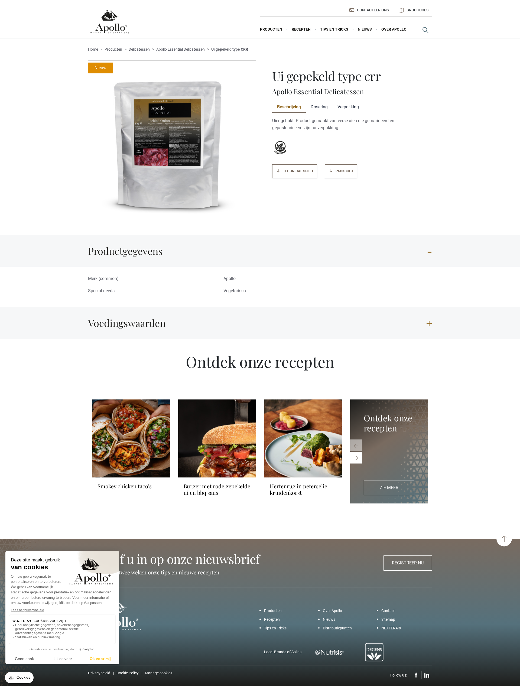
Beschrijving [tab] (289, 106)
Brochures (417, 10)
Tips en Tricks (275, 628)
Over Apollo (332, 611)
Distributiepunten (337, 628)
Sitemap (388, 619)
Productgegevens (125, 250)
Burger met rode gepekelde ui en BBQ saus (217, 489)
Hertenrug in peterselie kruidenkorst (298, 489)
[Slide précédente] (356, 445)
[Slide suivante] (356, 458)
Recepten (272, 619)
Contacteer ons (373, 10)
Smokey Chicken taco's (125, 486)
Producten (273, 611)
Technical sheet (298, 171)
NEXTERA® (391, 628)
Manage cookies (158, 673)
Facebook (416, 675)
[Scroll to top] (504, 539)
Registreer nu (408, 562)
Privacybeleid (99, 673)
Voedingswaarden (126, 322)
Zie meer (389, 487)
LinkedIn (427, 675)
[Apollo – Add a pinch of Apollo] (109, 21)
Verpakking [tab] (348, 106)
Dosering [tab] (319, 106)
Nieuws (329, 619)
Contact (388, 611)
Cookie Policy (127, 673)
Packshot (344, 171)
